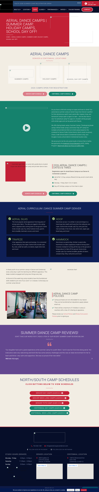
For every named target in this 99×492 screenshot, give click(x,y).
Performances (52, 9)
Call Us (91, 3)
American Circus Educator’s (71, 143)
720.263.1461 (92, 4)
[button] (78, 3)
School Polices (68, 314)
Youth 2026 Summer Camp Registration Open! (33, 3)
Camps (35, 9)
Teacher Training (74, 9)
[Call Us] (86, 3)
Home (8, 37)
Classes (41, 9)
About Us (17, 9)
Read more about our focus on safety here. (71, 146)
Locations (26, 9)
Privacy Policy (49, 488)
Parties (62, 9)
